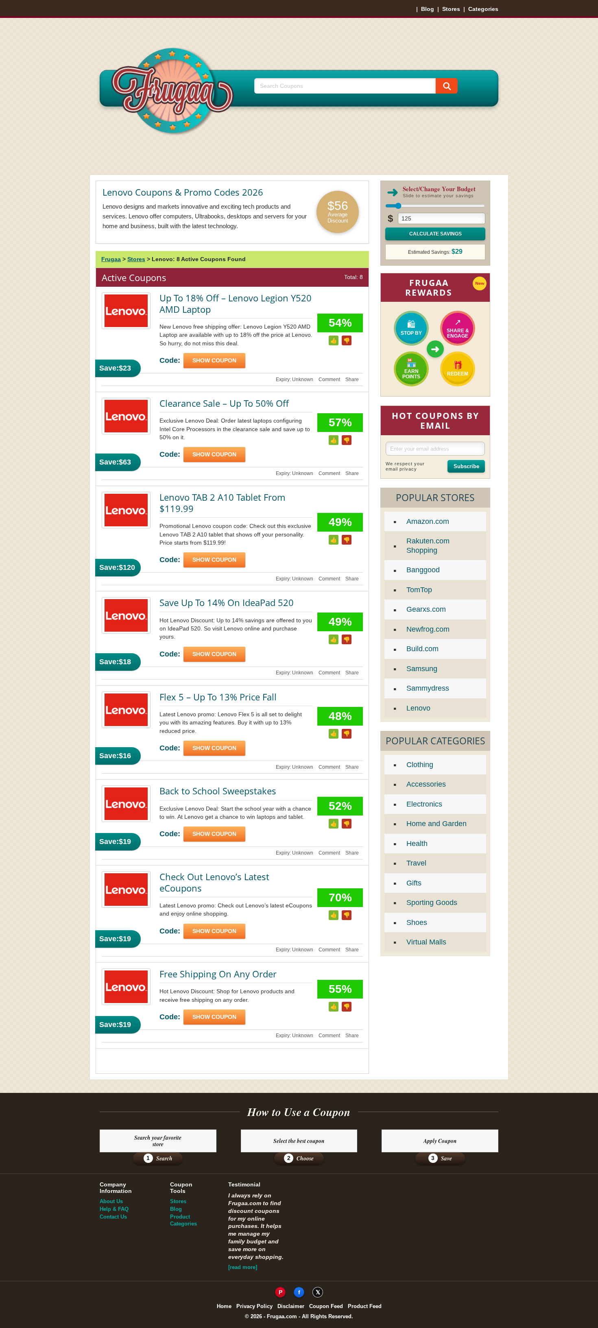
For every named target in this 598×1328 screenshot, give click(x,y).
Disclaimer (290, 1306)
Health (417, 844)
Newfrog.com (428, 629)
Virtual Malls (426, 942)
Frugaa (111, 259)
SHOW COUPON (214, 360)
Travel (416, 863)
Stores (451, 9)
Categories (483, 9)
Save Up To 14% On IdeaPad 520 (226, 602)
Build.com (422, 649)
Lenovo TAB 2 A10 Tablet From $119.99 (222, 503)
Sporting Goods (431, 902)
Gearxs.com (426, 609)
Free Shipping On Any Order (218, 974)
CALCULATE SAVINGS (435, 234)
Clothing (419, 765)
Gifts (413, 883)
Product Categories (183, 1220)
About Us (111, 1201)
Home (224, 1306)
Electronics (424, 804)
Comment (329, 379)
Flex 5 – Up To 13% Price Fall (218, 697)
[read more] (242, 1267)
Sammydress (427, 688)
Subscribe (466, 466)
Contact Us (113, 1217)
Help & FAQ (114, 1209)
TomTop (419, 590)
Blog (427, 9)
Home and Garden (436, 824)
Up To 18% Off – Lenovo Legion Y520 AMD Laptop (235, 303)
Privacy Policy (254, 1306)
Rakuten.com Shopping (428, 545)
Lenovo (418, 708)
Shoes (416, 922)
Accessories (426, 784)
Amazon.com (427, 521)
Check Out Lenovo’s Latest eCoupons (214, 882)
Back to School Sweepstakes (217, 791)
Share (352, 379)
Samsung (421, 669)
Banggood (423, 570)
